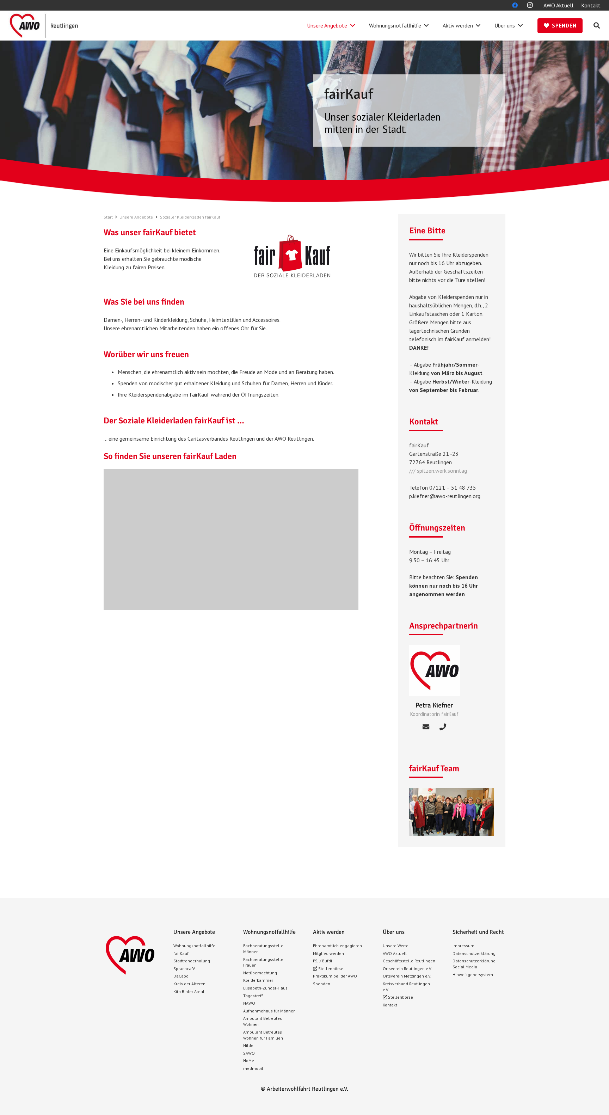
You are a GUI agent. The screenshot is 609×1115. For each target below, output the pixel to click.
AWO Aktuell (395, 953)
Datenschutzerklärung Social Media (474, 963)
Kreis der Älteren (189, 983)
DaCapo (181, 976)
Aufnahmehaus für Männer (269, 1010)
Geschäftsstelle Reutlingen (409, 960)
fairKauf (181, 953)
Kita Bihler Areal (188, 991)
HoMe (248, 1060)
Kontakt (390, 1004)
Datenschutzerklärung (474, 953)
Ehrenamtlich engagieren (337, 945)
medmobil (253, 1068)
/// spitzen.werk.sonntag (438, 470)
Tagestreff (253, 995)
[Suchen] (597, 25)
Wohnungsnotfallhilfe (194, 945)
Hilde (248, 1045)
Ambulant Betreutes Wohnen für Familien (263, 1035)
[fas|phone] (443, 726)
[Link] (43, 25)
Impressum (463, 945)
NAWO (249, 1003)
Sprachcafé (184, 968)
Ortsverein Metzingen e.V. (407, 976)
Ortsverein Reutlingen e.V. (407, 968)
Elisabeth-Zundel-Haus (265, 988)
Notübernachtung (260, 972)
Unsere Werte (395, 945)
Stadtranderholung (191, 960)
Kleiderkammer (258, 980)
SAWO (249, 1053)
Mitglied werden (328, 953)
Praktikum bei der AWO (335, 976)
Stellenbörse (330, 968)
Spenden (321, 983)
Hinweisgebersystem (473, 974)
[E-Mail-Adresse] (426, 726)
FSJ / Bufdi (322, 960)
